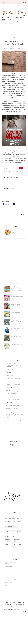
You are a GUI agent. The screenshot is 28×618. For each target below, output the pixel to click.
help (14, 37)
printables (15, 541)
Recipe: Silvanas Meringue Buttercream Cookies (17, 314)
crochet (16, 523)
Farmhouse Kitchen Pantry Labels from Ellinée (16, 337)
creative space (8, 523)
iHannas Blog (10, 413)
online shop (7, 539)
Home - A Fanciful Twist (12, 405)
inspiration (18, 528)
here (20, 111)
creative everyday (17, 521)
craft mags (19, 518)
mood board (19, 531)
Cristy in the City (10, 383)
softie (6, 546)
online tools (16, 539)
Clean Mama (9, 375)
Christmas (7, 516)
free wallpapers (8, 526)
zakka (11, 546)
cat (6, 518)
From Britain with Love (12, 398)
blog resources (15, 516)
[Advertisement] (15, 34)
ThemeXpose (16, 609)
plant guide (7, 541)
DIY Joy (8, 390)
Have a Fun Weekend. (11, 371)
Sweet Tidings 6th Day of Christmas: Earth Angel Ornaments (17, 321)
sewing (6, 544)
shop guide (12, 544)
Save (22, 168)
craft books (12, 518)
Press (5, 585)
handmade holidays (9, 528)
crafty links (8, 521)
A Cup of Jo (9, 369)
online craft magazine (10, 536)
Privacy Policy (8, 582)
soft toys (20, 544)
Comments (9, 566)
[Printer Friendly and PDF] (10, 205)
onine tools (17, 534)
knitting (12, 531)
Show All (22, 420)
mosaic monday (8, 534)
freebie (16, 526)
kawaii (6, 531)
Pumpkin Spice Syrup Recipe (13, 365)
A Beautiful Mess (11, 363)
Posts (7, 563)
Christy (8, 48)
